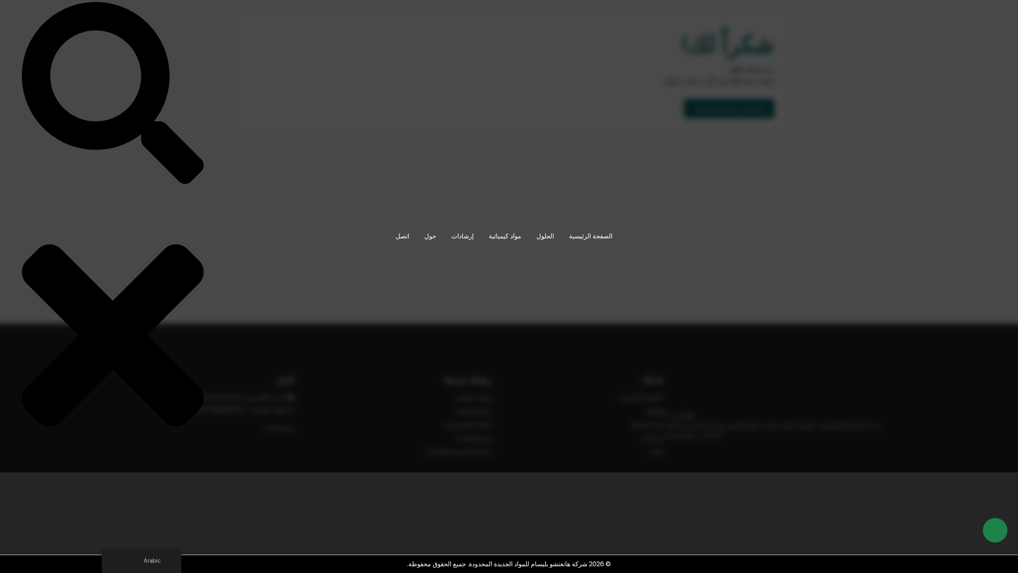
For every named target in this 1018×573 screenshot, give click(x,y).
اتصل (402, 236)
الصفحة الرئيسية (590, 236)
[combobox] (113, 195)
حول (430, 236)
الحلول (545, 236)
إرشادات (462, 236)
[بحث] (113, 181)
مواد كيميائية (505, 236)
